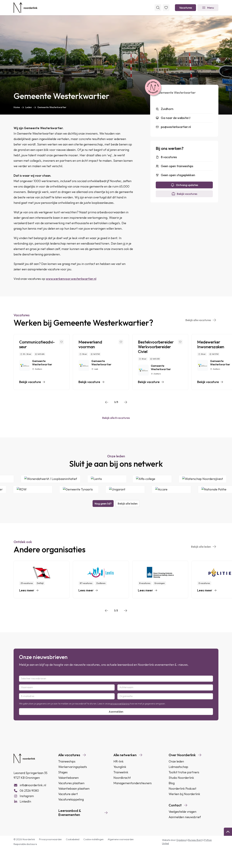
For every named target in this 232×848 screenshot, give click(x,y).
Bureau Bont (195, 840)
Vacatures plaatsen (71, 783)
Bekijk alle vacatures (198, 320)
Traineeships (66, 761)
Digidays (181, 840)
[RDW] (22, 489)
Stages (63, 772)
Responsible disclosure (25, 844)
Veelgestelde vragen (182, 812)
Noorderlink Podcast (182, 788)
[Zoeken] (158, 7)
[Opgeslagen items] (166, 7)
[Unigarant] (115, 489)
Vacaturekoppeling (71, 799)
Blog (172, 783)
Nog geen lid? (103, 503)
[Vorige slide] (106, 402)
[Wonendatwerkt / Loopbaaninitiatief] (61, 479)
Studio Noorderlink (181, 778)
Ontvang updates (187, 185)
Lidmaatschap (178, 767)
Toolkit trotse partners (184, 772)
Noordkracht (122, 778)
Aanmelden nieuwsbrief (185, 817)
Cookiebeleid (72, 839)
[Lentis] (117, 479)
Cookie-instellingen (93, 839)
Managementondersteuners (132, 783)
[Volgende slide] (125, 402)
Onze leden (176, 761)
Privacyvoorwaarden (50, 839)
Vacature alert (68, 794)
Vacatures (185, 7)
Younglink (119, 767)
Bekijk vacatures (187, 193)
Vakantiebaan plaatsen (74, 788)
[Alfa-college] (162, 479)
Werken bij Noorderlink (184, 794)
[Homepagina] (25, 8)
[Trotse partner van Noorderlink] (153, 87)
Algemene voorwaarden (121, 839)
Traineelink (120, 772)
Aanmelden (116, 711)
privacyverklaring (119, 703)
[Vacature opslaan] (61, 342)
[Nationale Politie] (207, 489)
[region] (116, 362)
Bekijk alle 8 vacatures (116, 418)
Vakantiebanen (68, 778)
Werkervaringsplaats (72, 767)
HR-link (118, 761)
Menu (210, 7)
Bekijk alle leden (128, 503)
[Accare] (161, 489)
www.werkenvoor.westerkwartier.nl (71, 279)
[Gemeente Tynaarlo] (69, 489)
